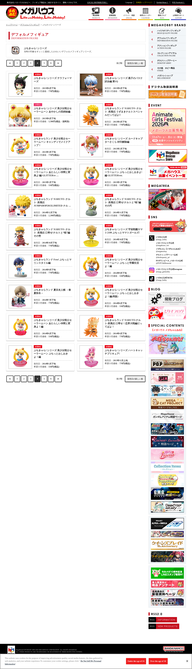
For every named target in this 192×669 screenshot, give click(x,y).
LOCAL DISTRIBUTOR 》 (97, 2)
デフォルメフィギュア (30, 25)
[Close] (187, 661)
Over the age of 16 (158, 661)
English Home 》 (163, 2)
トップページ (12, 25)
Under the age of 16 (136, 661)
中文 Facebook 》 (178, 2)
